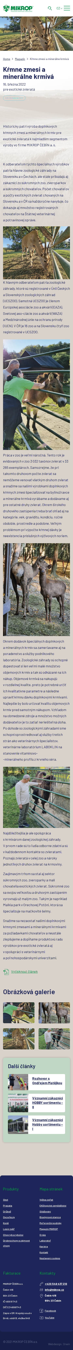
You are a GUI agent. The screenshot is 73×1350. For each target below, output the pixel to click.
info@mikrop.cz (54, 1289)
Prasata (7, 1205)
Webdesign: (55, 1344)
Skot (5, 1199)
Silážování (45, 1211)
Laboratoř (45, 1240)
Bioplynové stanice (50, 1217)
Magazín (20, 59)
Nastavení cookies (50, 1258)
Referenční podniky (50, 1223)
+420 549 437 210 (56, 1283)
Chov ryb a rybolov (13, 1234)
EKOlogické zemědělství (53, 1205)
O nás (43, 1234)
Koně (6, 1223)
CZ (58, 8)
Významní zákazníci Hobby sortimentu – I (47, 1124)
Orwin (66, 1344)
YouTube (49, 1317)
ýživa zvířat (47, 1199)
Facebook (50, 1310)
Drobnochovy (14, 98)
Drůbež (7, 1211)
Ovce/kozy (9, 1217)
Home (6, 59)
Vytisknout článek (24, 971)
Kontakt (44, 1252)
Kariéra (44, 1246)
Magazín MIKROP (49, 1228)
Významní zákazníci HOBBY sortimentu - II (47, 1102)
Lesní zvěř (9, 1228)
